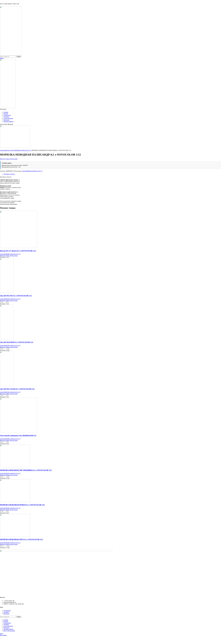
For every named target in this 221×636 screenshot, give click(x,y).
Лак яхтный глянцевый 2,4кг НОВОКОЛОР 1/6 (18, 435)
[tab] (112, 174)
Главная (2, 150)
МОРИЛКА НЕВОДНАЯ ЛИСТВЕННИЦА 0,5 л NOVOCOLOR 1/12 (26, 470)
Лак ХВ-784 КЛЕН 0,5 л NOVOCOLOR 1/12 (16, 342)
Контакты (6, 613)
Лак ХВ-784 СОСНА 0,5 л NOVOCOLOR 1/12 (17, 389)
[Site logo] (11, 55)
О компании (7, 610)
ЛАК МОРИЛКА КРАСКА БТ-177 (21, 150)
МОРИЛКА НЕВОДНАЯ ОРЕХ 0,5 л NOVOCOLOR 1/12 (21, 539)
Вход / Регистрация (9, 630)
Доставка (6, 612)
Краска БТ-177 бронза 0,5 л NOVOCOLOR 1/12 (18, 251)
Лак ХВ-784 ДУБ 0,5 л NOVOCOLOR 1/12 (16, 296)
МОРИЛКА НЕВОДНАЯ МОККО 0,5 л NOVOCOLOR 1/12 (22, 505)
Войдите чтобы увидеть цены (9, 159)
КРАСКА (8, 150)
